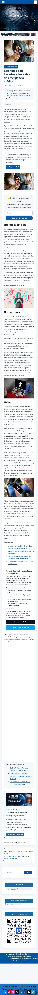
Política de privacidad (31, 962)
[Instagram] (13, 992)
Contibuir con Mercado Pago (20, 627)
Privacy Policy (24, 954)
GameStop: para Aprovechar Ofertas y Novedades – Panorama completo (21, 776)
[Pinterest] (9, 992)
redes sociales (21, 842)
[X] (17, 992)
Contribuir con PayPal (20, 622)
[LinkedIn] (21, 992)
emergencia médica (10, 842)
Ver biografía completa (15, 834)
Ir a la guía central (13, 167)
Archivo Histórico (11, 66)
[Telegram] (33, 992)
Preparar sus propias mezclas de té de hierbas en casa (18, 852)
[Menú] (3, 2)
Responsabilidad (13, 956)
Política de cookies (25, 956)
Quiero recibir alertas (19, 218)
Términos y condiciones (13, 954)
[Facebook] (5, 992)
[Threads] (29, 992)
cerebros (7, 122)
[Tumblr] (25, 992)
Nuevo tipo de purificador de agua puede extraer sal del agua (17, 857)
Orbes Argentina (19, 16)
